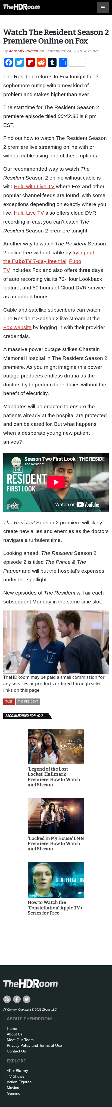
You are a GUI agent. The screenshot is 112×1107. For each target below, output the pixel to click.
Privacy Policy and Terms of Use (34, 1045)
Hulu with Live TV (34, 186)
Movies (13, 1087)
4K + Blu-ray (17, 1070)
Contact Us (16, 1051)
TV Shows (15, 1076)
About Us (15, 1034)
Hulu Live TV (29, 213)
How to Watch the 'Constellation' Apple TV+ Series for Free (55, 907)
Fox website (17, 327)
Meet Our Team (20, 1040)
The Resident (28, 701)
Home (12, 1028)
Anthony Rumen (23, 50)
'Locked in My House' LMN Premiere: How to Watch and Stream (56, 843)
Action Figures (19, 1082)
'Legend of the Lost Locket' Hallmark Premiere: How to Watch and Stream (54, 777)
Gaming (13, 1093)
